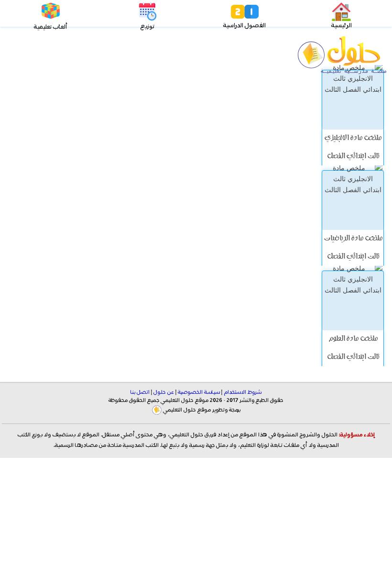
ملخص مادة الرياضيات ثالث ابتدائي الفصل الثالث (353, 257)
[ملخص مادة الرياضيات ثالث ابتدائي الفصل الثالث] (353, 200)
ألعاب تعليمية (50, 27)
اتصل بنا (140, 392)
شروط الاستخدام (242, 392)
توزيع (147, 26)
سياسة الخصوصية (199, 392)
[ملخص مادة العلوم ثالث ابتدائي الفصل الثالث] (353, 300)
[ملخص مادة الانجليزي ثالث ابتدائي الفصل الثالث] (353, 100)
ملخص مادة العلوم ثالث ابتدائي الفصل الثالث (353, 357)
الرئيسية (341, 25)
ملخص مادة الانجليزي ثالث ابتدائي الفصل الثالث (352, 156)
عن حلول (163, 392)
